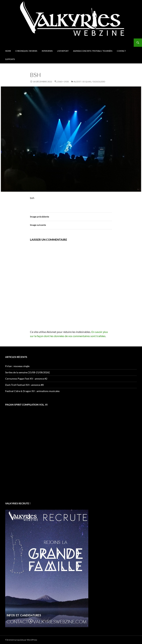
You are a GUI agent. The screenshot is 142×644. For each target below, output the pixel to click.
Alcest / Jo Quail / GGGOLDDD (89, 81)
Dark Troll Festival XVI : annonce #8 (24, 384)
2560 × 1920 (63, 81)
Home (8, 51)
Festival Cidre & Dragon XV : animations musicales (32, 391)
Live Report (63, 51)
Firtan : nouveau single (17, 366)
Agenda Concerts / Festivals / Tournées (92, 51)
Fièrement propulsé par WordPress (21, 639)
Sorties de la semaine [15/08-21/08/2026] (27, 372)
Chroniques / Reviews (26, 51)
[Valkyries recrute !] (46, 568)
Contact (121, 51)
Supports (10, 59)
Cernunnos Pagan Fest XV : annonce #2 (26, 378)
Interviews (47, 51)
